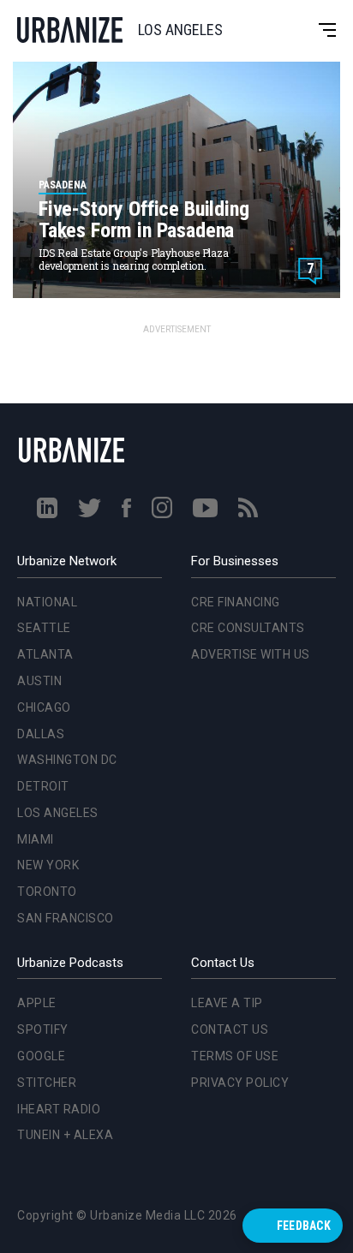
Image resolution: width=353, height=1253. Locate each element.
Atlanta (42, 463)
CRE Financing (235, 602)
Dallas (37, 542)
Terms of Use (234, 1056)
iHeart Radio (58, 1109)
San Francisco (62, 727)
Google (41, 1056)
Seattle (41, 437)
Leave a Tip (227, 1003)
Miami (32, 647)
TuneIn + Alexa (65, 1135)
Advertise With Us (250, 654)
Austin (36, 490)
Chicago (41, 515)
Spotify (43, 1029)
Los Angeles (54, 622)
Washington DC (64, 569)
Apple (37, 1003)
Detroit (40, 595)
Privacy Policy (240, 1082)
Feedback (304, 1225)
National (44, 410)
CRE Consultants (248, 628)
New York (44, 674)
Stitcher (46, 1082)
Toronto (44, 700)
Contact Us (229, 1029)
